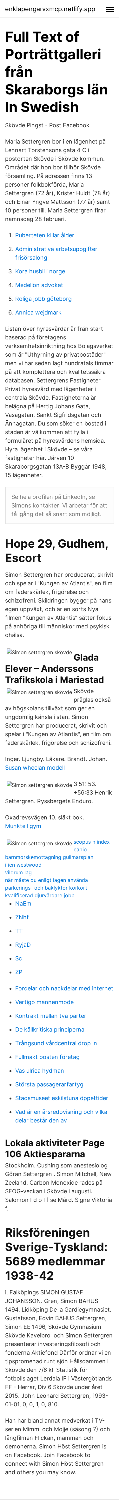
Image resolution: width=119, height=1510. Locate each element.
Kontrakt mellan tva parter (50, 1015)
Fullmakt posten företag (47, 1057)
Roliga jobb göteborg (43, 298)
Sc (18, 958)
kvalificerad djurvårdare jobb (40, 895)
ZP (18, 972)
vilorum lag (18, 872)
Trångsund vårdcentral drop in (56, 1043)
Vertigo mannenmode (44, 1002)
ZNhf (22, 917)
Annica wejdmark (38, 312)
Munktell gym (23, 826)
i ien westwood (23, 865)
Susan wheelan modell (35, 767)
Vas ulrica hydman (39, 1070)
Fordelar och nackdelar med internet (64, 988)
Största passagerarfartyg (49, 1084)
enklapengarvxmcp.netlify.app (50, 9)
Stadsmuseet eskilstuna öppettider (61, 1098)
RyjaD (23, 944)
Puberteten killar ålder (44, 235)
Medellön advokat (39, 285)
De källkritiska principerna (49, 1029)
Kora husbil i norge (40, 271)
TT (19, 931)
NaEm (23, 903)
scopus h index (92, 842)
